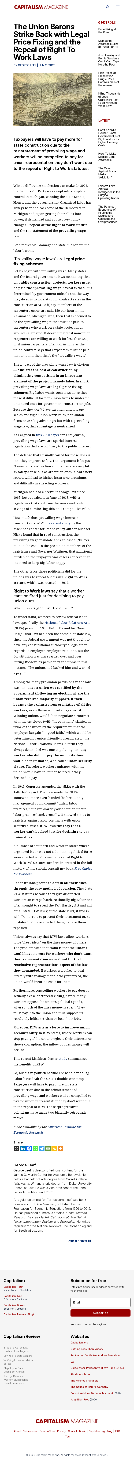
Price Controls (107, 22)
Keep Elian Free (79, 1399)
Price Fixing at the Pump (107, 30)
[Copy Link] (54, 1148)
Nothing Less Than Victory (86, 1348)
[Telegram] (41, 1148)
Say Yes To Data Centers (17, 1355)
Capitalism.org (79, 1342)
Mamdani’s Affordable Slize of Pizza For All (108, 43)
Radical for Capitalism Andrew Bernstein (95, 1355)
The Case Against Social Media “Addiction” (107, 172)
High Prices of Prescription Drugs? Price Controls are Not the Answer (108, 79)
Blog (109, 1431)
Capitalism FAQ (12, 1295)
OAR (72, 1361)
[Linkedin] (23, 1148)
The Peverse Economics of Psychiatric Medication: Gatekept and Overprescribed (107, 214)
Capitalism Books (14, 1305)
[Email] (48, 1148)
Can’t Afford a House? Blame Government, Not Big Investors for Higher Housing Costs (109, 137)
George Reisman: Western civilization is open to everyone (15, 1379)
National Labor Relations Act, (67, 622)
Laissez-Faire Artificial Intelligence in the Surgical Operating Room (109, 192)
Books (83, 1431)
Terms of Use (47, 1431)
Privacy (61, 1431)
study (62, 1058)
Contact (72, 1431)
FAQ (117, 1431)
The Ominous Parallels (84, 1380)
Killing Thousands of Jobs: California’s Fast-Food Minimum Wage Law (109, 99)
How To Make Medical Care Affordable (107, 156)
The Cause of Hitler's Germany (89, 1386)
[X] (16, 1148)
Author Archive (77, 1240)
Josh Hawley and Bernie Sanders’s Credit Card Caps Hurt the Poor (109, 60)
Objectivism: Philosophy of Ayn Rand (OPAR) (97, 1367)
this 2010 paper (47, 435)
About (17, 1431)
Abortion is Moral (80, 1374)
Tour (67, 1436)
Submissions (29, 1431)
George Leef (27, 65)
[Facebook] (29, 1148)
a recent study (59, 523)
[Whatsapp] (35, 1148)
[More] (60, 1148)
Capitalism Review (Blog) (18, 1314)
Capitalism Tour (13, 1286)
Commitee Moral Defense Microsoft (92, 1393)
